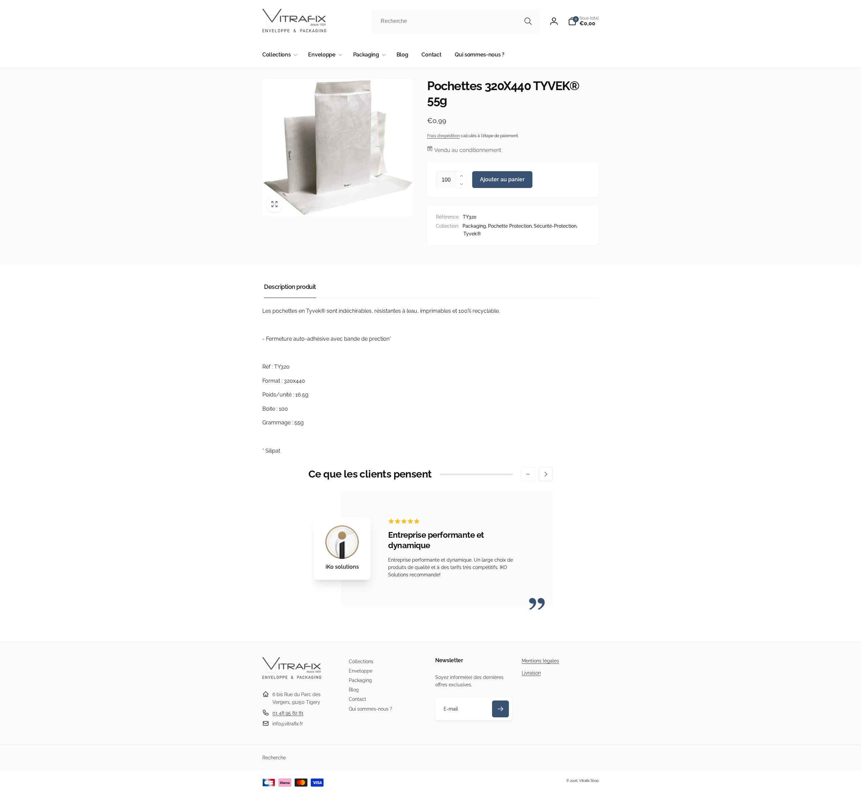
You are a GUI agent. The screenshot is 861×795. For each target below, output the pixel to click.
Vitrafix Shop (589, 781)
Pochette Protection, (510, 226)
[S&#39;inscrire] (500, 709)
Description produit (290, 286)
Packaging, (474, 226)
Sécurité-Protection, (555, 226)
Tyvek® (472, 233)
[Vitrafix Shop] (291, 678)
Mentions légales (540, 661)
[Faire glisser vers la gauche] (528, 474)
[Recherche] (528, 21)
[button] (583, 21)
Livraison (531, 673)
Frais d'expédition (443, 136)
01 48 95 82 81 (287, 713)
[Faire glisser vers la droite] (545, 474)
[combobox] (456, 21)
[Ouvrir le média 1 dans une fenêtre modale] (338, 148)
